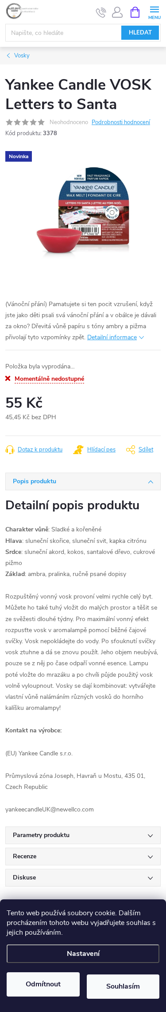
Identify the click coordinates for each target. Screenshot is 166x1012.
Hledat (140, 33)
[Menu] (154, 11)
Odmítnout (43, 984)
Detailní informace (112, 337)
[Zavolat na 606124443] (101, 12)
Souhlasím (123, 986)
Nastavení (83, 954)
